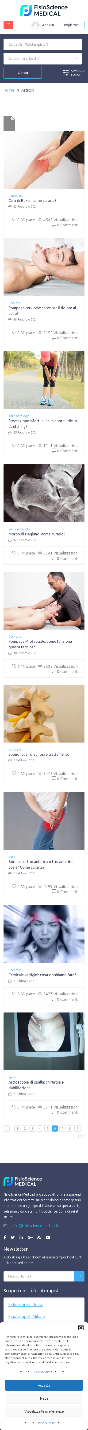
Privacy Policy (47, 1422)
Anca (11, 856)
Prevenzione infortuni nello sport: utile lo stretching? (42, 424)
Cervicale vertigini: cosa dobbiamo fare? (42, 975)
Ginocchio (15, 195)
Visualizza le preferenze (44, 1411)
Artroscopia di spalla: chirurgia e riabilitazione (36, 1085)
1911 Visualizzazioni (60, 445)
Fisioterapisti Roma (25, 1304)
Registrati (71, 25)
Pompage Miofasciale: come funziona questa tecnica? (40, 644)
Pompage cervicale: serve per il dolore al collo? (42, 311)
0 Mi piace (26, 219)
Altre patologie (19, 416)
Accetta (44, 1385)
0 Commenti (67, 225)
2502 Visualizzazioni (60, 666)
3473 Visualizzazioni (60, 773)
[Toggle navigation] (8, 25)
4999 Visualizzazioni (60, 886)
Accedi (48, 25)
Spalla (12, 1077)
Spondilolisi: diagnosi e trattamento (38, 754)
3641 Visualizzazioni (60, 553)
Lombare (14, 749)
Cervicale (14, 303)
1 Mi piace (26, 666)
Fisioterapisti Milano (26, 1316)
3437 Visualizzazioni (60, 994)
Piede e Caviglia (19, 529)
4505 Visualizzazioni (60, 219)
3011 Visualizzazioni (60, 1107)
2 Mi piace (26, 773)
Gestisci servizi (43, 1371)
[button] (81, 1327)
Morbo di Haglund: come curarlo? (36, 534)
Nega (44, 1398)
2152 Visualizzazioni (60, 332)
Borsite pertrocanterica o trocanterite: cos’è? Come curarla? (40, 864)
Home (9, 90)
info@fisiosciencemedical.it (35, 1225)
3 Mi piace (26, 994)
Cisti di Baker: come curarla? (32, 200)
